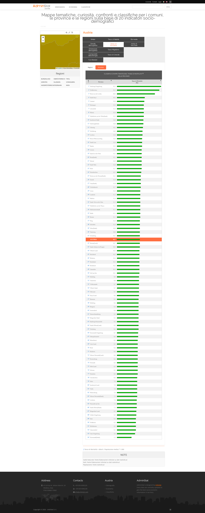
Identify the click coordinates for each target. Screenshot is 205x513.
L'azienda (148, 2)
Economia (73, 7)
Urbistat (158, 485)
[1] (143, 73)
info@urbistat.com (81, 492)
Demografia (60, 7)
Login (160, 2)
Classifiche (85, 7)
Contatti (154, 2)
